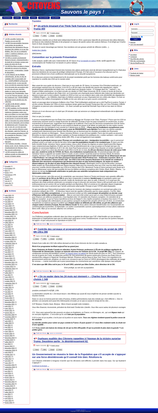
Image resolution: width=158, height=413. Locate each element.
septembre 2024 (10, 243)
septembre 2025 (10, 218)
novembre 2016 (10, 365)
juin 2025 (8, 225)
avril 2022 (8, 294)
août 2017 (8, 356)
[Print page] (59, 37)
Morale (7, 179)
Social (7, 185)
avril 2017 (8, 361)
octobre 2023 (9, 266)
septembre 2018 (10, 350)
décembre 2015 (10, 382)
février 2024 (8, 258)
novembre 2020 (10, 317)
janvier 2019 (8, 346)
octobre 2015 (9, 386)
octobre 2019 (9, 340)
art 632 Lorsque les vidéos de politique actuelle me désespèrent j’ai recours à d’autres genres (16, 154)
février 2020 (8, 333)
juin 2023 (8, 275)
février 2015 (8, 402)
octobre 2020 (9, 319)
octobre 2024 (9, 241)
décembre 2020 (10, 314)
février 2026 (8, 208)
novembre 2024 (10, 239)
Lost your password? (136, 44)
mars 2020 (8, 331)
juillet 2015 (8, 392)
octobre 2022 (9, 281)
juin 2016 (8, 371)
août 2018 (8, 352)
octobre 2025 (9, 216)
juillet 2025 (8, 222)
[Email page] (51, 37)
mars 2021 (8, 308)
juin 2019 (8, 344)
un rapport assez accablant (75, 253)
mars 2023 (8, 277)
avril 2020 (8, 329)
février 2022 (8, 298)
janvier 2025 (8, 235)
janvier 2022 (8, 300)
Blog (6, 170)
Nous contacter (44, 17)
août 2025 (8, 220)
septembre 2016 (10, 367)
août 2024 (8, 245)
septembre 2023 (10, 268)
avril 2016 (8, 373)
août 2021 (8, 306)
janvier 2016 (8, 379)
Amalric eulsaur (55, 33)
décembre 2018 (10, 348)
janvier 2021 (8, 312)
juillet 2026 (8, 197)
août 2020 (8, 321)
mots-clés (8, 183)
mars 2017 (8, 363)
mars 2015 (8, 400)
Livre (6, 177)
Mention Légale (135, 75)
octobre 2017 (9, 354)
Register (132, 42)
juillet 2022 (8, 287)
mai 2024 (8, 252)
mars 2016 (8, 375)
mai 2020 (8, 327)
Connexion (133, 57)
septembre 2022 (10, 283)
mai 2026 (8, 201)
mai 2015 (8, 396)
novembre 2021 (10, 304)
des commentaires (137, 61)
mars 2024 (8, 256)
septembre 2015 (10, 388)
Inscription (133, 55)
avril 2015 (8, 398)
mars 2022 (8, 296)
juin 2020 (8, 325)
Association (8, 168)
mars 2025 (8, 231)
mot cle (7, 181)
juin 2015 (8, 394)
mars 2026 (8, 206)
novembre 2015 (10, 384)
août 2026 (8, 195)
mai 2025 (8, 227)
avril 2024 (8, 254)
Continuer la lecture (40, 366)
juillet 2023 (8, 273)
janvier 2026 (8, 210)
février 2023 (8, 279)
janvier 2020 (8, 335)
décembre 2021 (10, 302)
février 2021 (8, 310)
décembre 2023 (10, 262)
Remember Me (135, 36)
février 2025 (8, 233)
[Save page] (36, 37)
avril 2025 (8, 229)
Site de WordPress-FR (137, 63)
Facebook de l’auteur (136, 73)
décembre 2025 (10, 212)
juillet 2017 (8, 359)
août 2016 (8, 369)
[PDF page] (44, 37)
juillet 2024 (8, 247)
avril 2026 (8, 204)
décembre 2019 (10, 338)
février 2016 (8, 377)
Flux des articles (137, 59)
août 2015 (8, 390)
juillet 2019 (8, 342)
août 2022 (8, 285)
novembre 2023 (10, 264)
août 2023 (8, 271)
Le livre (25, 17)
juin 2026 (8, 199)
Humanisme (8, 175)
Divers (7, 172)
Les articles (55, 17)
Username (134, 29)
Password (134, 33)
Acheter (33, 17)
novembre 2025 (10, 214)
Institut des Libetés (39, 50)
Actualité (7, 166)
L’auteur (17, 17)
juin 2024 (8, 250)
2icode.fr (83, 410)
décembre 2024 (10, 237)
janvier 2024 (8, 260)
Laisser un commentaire (55, 224)
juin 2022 (8, 289)
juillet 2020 (8, 323)
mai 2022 (8, 292)
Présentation (7, 17)
